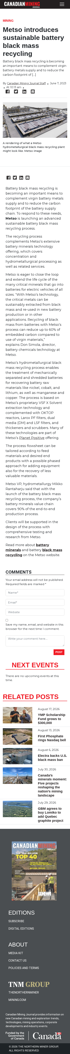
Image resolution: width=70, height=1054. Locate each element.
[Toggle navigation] (62, 4)
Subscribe (16, 921)
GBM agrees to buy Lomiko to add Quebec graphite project (50, 815)
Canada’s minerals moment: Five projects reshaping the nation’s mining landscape (52, 785)
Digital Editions (21, 928)
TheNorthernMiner (23, 992)
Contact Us (17, 960)
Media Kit (15, 953)
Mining (8, 20)
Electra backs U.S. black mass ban (52, 758)
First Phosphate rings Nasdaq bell (52, 738)
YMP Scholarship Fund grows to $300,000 (51, 719)
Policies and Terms (23, 968)
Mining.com (17, 1000)
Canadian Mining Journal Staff (26, 83)
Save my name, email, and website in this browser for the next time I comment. (34, 627)
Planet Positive (31, 438)
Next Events (35, 665)
